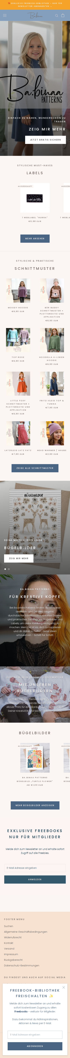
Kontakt (8, 943)
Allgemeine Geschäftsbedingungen (25, 931)
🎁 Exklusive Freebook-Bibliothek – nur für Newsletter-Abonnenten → (35, 4)
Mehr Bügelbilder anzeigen (35, 805)
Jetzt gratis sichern (45, 139)
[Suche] (56, 15)
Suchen (8, 926)
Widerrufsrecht (13, 937)
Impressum (11, 954)
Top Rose (18, 357)
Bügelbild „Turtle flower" (35, 781)
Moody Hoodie (18, 307)
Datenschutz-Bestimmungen (21, 965)
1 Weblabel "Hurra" (35, 217)
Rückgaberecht (13, 960)
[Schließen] (63, 987)
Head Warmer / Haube (52, 450)
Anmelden (35, 879)
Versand (9, 948)
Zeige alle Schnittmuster (35, 468)
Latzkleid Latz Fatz (18, 450)
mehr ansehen (35, 238)
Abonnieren (35, 1046)
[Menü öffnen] (4, 15)
